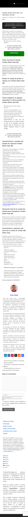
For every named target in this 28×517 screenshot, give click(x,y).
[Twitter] (15, 355)
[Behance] (22, 355)
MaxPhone (7, 187)
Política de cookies (8, 421)
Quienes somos (7, 426)
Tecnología (21, 360)
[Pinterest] (12, 355)
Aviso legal (6, 423)
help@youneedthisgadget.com (10, 204)
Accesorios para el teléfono (11, 360)
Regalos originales (8, 362)
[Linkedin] (5, 355)
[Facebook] (9, 355)
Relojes (5, 433)
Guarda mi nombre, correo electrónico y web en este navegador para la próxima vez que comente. (14, 403)
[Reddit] (19, 355)
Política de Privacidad (9, 428)
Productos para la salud (10, 431)
